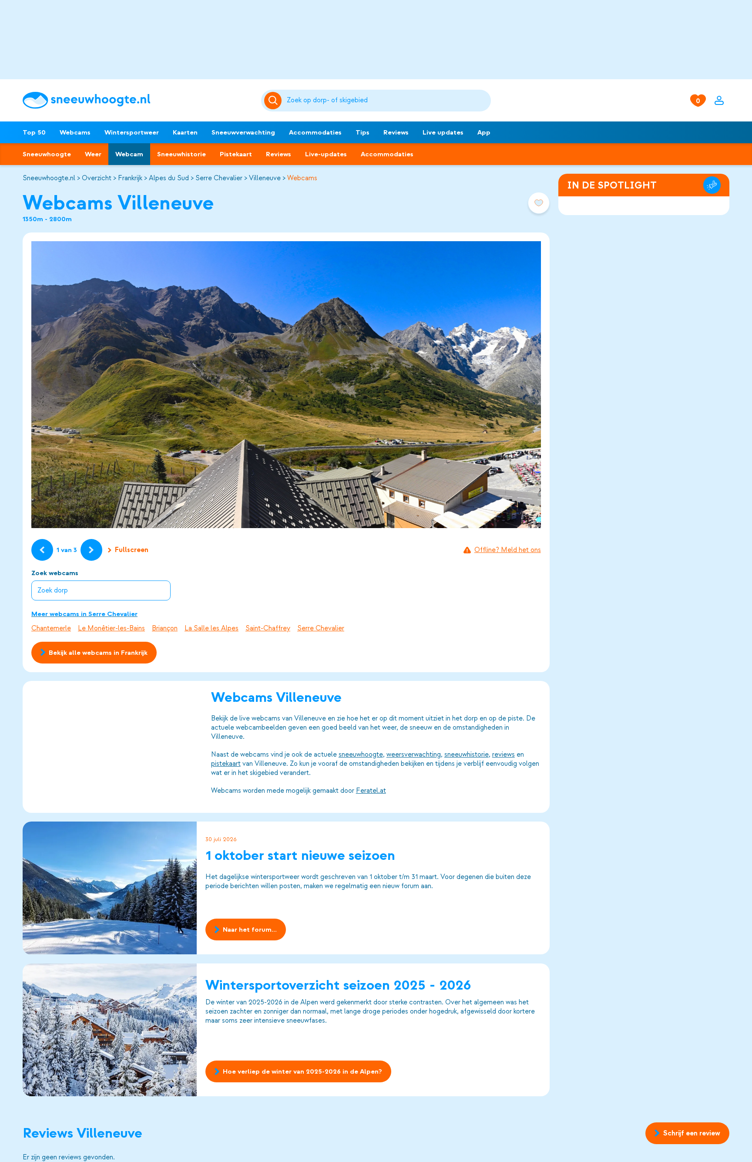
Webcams (75, 132)
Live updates (443, 132)
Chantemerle (51, 628)
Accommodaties (315, 132)
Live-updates (326, 154)
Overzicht (96, 178)
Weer (93, 154)
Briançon (165, 628)
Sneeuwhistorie (181, 154)
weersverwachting (413, 754)
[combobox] (387, 100)
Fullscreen (131, 550)
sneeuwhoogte (361, 754)
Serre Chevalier (218, 178)
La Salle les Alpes (211, 628)
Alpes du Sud (169, 178)
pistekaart (226, 763)
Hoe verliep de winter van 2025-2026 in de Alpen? (302, 1071)
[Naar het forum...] (110, 888)
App (483, 132)
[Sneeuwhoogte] (137, 100)
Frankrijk (130, 178)
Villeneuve (265, 178)
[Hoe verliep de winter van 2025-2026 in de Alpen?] (110, 1029)
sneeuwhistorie (466, 754)
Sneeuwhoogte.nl (49, 178)
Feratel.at (371, 790)
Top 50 (34, 132)
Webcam (129, 154)
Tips (362, 132)
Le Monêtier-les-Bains (111, 628)
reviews (503, 754)
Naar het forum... (250, 930)
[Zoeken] (387, 100)
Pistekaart (236, 154)
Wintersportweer (131, 132)
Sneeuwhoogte (47, 154)
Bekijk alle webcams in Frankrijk (98, 652)
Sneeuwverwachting (243, 132)
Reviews (396, 132)
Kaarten (185, 132)
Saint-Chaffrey (267, 628)
